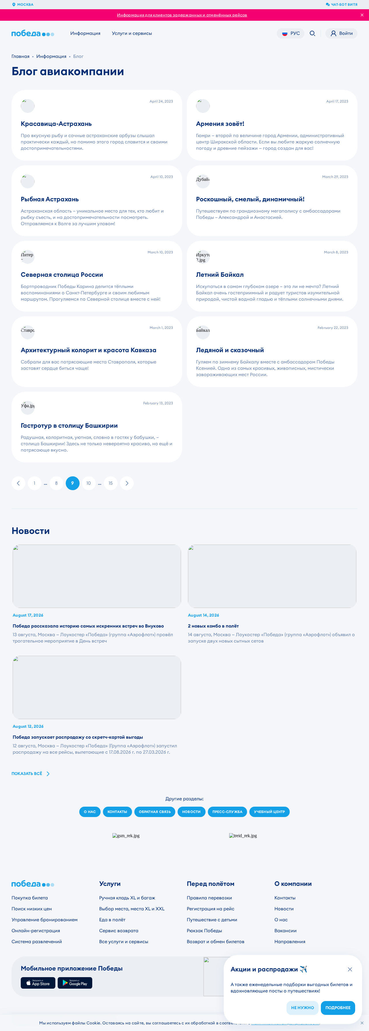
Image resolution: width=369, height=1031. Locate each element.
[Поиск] (312, 33)
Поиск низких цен (32, 909)
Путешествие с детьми (212, 920)
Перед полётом (210, 884)
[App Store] (38, 983)
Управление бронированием (45, 920)
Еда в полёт (112, 920)
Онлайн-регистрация (36, 931)
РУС (295, 33)
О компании (293, 884)
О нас (281, 920)
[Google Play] (75, 983)
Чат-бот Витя (344, 4)
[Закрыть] (362, 1022)
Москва (25, 4)
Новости (284, 909)
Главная (20, 56)
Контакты (284, 898)
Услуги (110, 884)
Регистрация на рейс (210, 909)
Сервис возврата (118, 931)
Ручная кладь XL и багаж (127, 898)
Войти (346, 33)
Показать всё (27, 773)
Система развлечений (37, 942)
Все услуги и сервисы (123, 942)
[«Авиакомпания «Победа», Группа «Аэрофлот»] (34, 33)
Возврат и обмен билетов (215, 942)
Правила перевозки (209, 898)
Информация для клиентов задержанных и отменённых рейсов (182, 15)
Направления (289, 942)
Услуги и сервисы (132, 33)
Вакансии (285, 931)
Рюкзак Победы (204, 931)
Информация (85, 33)
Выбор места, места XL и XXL (132, 909)
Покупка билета (30, 898)
